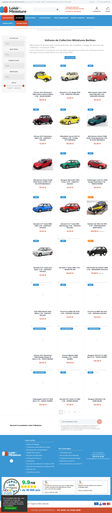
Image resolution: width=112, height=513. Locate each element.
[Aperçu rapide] (45, 89)
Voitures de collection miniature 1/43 (40, 466)
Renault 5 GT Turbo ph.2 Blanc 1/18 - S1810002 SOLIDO (42, 269)
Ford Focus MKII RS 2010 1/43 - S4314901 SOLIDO (70, 312)
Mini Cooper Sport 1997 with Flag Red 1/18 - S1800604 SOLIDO (97, 94)
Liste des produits (33, 472)
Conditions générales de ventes (38, 447)
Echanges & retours (33, 458)
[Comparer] (42, 89)
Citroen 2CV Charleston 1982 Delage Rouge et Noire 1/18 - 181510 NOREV (42, 357)
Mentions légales (32, 444)
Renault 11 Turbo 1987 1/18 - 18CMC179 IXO (70, 269)
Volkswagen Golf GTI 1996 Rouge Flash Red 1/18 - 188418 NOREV (97, 182)
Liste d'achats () (104, 2)
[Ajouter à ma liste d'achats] (39, 89)
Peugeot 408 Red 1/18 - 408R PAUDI (97, 400)
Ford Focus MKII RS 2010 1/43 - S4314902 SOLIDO (97, 312)
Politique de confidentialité (73, 430)
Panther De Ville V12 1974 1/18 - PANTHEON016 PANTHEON (97, 226)
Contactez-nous (7, 2)
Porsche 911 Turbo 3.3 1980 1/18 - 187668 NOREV (70, 400)
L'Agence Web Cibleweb (39, 504)
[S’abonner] (99, 421)
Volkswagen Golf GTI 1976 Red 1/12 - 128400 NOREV (43, 400)
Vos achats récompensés (69, 455)
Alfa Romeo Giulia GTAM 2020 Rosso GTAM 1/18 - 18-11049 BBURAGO (42, 182)
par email (68, 2)
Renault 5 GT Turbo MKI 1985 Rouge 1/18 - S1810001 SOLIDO (70, 226)
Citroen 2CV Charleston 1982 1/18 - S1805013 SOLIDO (43, 138)
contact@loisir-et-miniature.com (98, 458)
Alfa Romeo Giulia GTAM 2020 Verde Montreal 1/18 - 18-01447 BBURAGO (97, 138)
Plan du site (30, 469)
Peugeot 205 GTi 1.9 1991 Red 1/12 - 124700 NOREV (97, 356)
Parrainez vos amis (67, 461)
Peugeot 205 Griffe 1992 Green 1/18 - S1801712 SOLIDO (70, 182)
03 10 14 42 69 (19, 2)
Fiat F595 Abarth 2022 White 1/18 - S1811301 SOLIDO (42, 313)
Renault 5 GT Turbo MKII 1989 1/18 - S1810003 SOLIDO (42, 226)
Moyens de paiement (34, 455)
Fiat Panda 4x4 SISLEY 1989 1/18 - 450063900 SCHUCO (97, 269)
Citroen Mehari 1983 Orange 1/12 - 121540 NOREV (70, 357)
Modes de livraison (33, 453)
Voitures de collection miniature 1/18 (40, 464)
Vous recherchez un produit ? (71, 464)
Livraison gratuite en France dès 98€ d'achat (75, 8)
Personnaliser (10, 508)
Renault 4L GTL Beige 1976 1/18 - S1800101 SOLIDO (70, 93)
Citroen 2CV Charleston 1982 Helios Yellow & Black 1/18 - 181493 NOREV (42, 94)
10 (75, 412)
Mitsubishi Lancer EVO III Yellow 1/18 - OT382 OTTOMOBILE (70, 138)
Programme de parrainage (70, 458)
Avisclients (30, 461)
